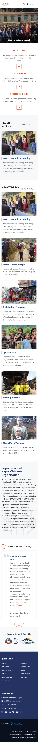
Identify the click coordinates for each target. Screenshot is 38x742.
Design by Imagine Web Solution (24, 737)
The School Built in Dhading (17, 158)
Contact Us (6, 681)
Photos (23, 670)
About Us (24, 663)
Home (4, 663)
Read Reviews (25, 674)
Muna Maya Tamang (13, 443)
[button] (16, 624)
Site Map (24, 677)
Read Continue (24, 605)
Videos (4, 674)
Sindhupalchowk (11, 397)
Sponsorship (9, 352)
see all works (28, 124)
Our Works (5, 667)
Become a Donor (7, 670)
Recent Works (25, 667)
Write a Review (7, 677)
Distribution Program (14, 307)
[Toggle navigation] (34, 4)
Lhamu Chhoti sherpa (14, 264)
